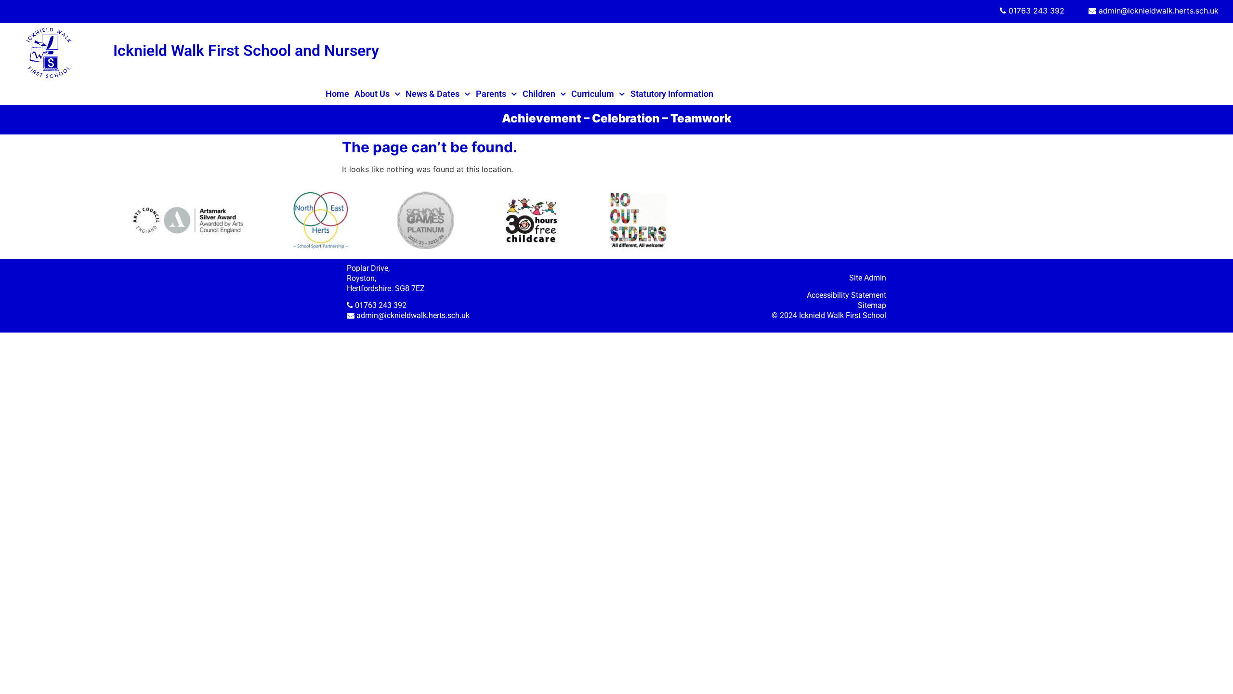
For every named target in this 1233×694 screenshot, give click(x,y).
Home (337, 94)
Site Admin (867, 277)
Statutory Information (671, 94)
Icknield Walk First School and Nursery (246, 50)
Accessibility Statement (846, 295)
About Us (372, 94)
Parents (491, 94)
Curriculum (592, 94)
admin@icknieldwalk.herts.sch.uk (1159, 10)
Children (539, 94)
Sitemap (872, 305)
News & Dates (432, 94)
